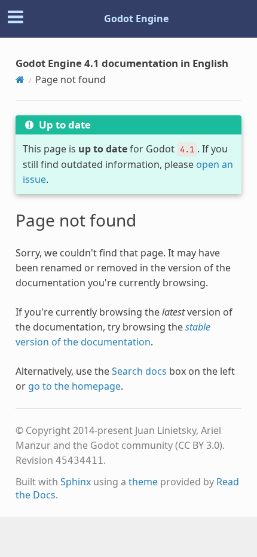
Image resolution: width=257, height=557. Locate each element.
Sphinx (75, 481)
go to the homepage (74, 386)
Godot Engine (136, 18)
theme (143, 481)
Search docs (139, 371)
